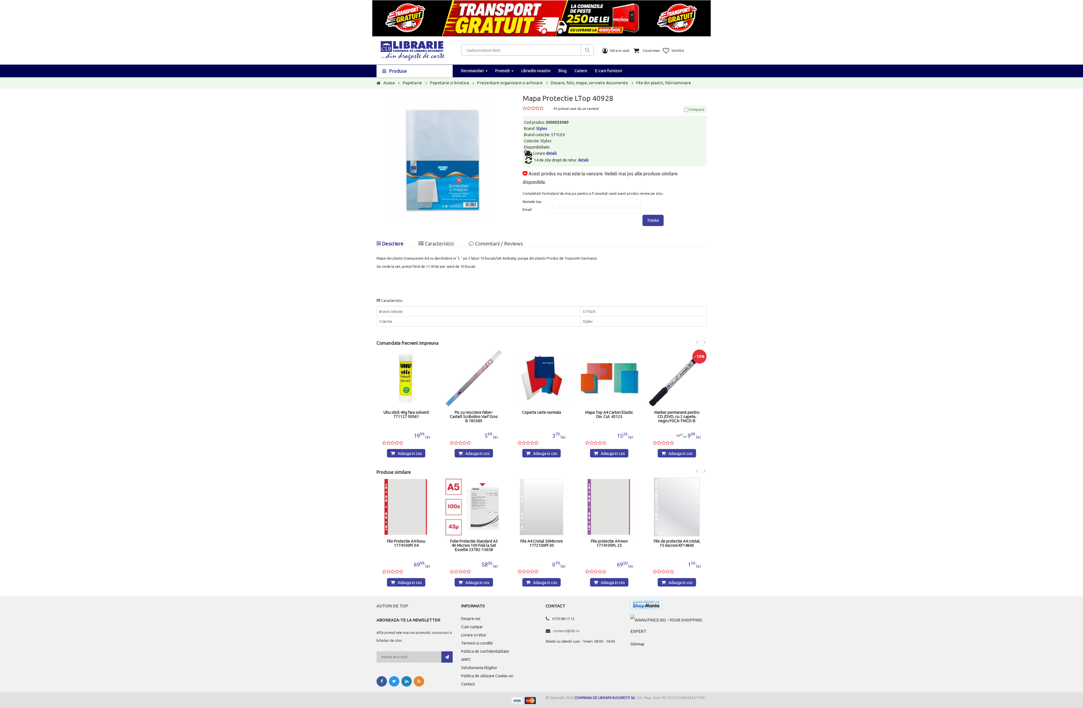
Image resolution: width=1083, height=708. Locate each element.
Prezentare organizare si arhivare (510, 82)
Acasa (389, 82)
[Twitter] (394, 681)
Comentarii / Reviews (498, 243)
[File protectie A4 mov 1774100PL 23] (609, 507)
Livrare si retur (473, 635)
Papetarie (412, 82)
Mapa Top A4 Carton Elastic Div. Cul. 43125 (609, 414)
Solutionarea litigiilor (479, 667)
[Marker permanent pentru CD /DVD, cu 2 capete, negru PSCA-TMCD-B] (676, 378)
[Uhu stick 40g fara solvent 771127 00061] (406, 378)
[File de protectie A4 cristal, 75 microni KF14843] (676, 507)
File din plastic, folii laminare (663, 82)
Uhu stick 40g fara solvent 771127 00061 (406, 414)
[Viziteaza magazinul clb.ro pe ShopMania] (646, 605)
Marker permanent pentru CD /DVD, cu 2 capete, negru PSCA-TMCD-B (676, 416)
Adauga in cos (410, 453)
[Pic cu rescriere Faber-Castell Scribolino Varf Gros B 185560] (473, 378)
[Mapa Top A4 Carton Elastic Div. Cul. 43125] (609, 378)
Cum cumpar (472, 627)
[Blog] (419, 681)
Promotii (502, 70)
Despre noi (470, 618)
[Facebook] (382, 681)
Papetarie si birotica (449, 82)
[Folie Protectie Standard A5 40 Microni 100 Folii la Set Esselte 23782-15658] (473, 507)
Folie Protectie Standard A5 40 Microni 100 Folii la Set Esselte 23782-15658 (474, 545)
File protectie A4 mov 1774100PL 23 (609, 543)
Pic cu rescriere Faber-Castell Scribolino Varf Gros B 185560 (474, 416)
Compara (696, 109)
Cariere (580, 70)
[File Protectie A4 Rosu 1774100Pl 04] (406, 507)
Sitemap (637, 644)
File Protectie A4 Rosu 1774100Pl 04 (406, 543)
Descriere (392, 243)
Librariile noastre (536, 70)
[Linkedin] (406, 681)
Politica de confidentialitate (485, 651)
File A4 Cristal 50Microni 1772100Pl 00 (541, 543)
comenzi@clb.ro (566, 631)
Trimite (653, 220)
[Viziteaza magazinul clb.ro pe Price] (668, 620)
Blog (562, 70)
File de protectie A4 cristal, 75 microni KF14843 (677, 543)
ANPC (466, 659)
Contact (468, 684)
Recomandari (472, 70)
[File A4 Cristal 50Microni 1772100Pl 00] (541, 507)
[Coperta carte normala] (541, 378)
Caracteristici (439, 243)
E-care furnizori (608, 70)
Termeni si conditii (477, 643)
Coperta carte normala (541, 412)
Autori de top (392, 605)
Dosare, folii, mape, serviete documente (589, 82)
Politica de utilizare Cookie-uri (487, 676)
